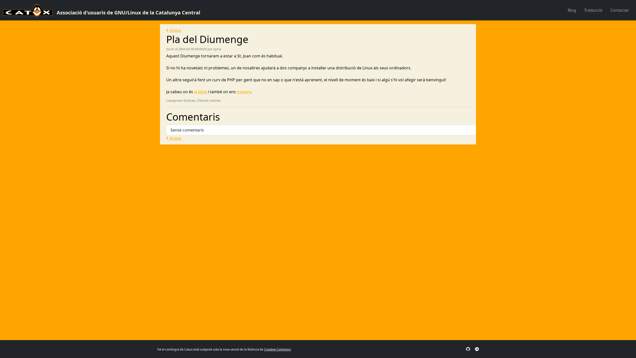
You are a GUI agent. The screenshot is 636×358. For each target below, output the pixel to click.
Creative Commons (277, 349)
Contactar (619, 10)
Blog (572, 10)
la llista (200, 91)
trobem (244, 91)
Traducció (593, 10)
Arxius (175, 30)
